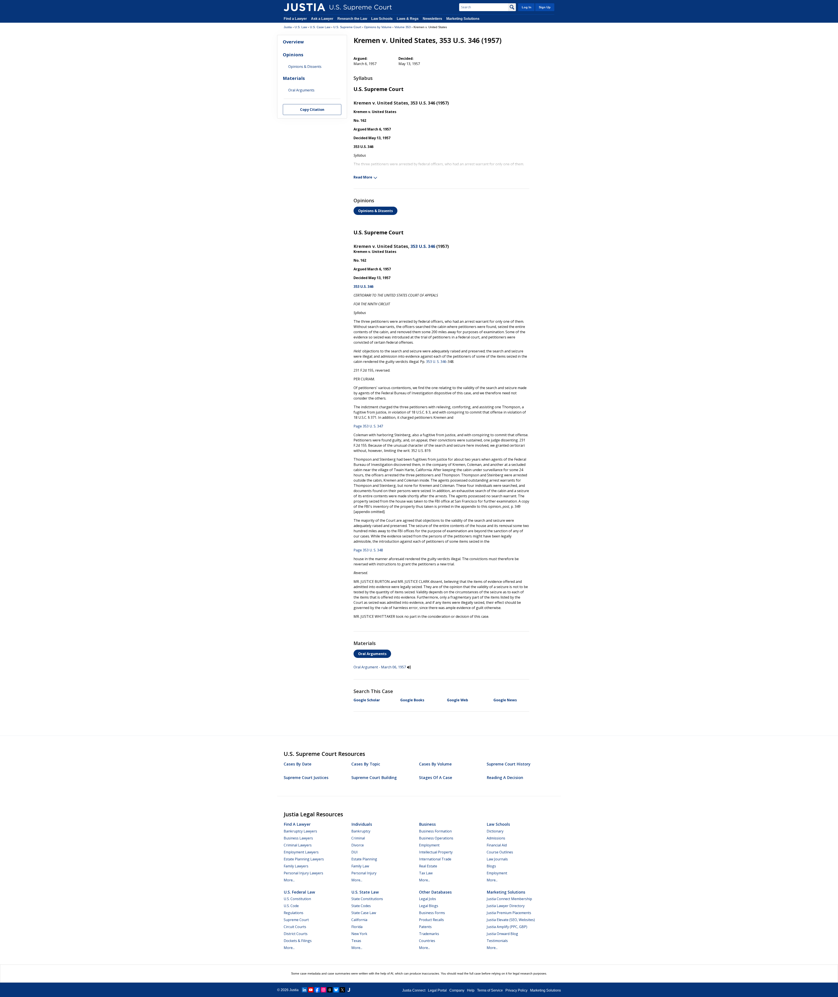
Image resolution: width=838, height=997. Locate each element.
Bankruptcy (360, 831)
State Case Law (363, 912)
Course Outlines (500, 852)
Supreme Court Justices (306, 777)
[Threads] (329, 989)
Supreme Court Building (374, 777)
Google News (505, 700)
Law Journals (497, 859)
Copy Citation (312, 109)
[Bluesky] (336, 989)
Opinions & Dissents (375, 210)
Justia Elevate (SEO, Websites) (511, 919)
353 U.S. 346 (422, 246)
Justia (288, 27)
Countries (427, 940)
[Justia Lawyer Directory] (348, 989)
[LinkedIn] (304, 989)
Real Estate (428, 866)
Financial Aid (497, 845)
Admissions (496, 838)
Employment (429, 845)
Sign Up (545, 7)
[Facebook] (317, 989)
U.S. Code (291, 905)
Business (427, 824)
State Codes (361, 905)
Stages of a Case (435, 777)
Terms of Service (490, 990)
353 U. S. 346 (436, 361)
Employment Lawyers (301, 852)
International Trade (435, 859)
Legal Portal (437, 990)
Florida (356, 926)
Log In (526, 7)
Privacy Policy (516, 990)
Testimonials (497, 940)
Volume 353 (402, 27)
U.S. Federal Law (299, 892)
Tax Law (426, 873)
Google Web (457, 700)
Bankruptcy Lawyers (300, 831)
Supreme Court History (509, 764)
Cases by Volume (435, 764)
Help (470, 990)
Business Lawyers (298, 838)
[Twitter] (342, 989)
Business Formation (435, 831)
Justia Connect (413, 990)
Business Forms (432, 912)
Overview (293, 42)
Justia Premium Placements (509, 912)
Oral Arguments (372, 653)
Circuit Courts (295, 926)
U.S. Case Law (320, 27)
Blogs (491, 866)
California (359, 919)
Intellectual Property (436, 852)
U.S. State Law (365, 892)
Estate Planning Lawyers (304, 859)
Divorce (357, 845)
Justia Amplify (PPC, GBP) (507, 926)
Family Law (360, 866)
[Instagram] (323, 989)
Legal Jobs (427, 898)
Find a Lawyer (295, 19)
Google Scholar (367, 700)
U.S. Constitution (297, 898)
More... (289, 880)
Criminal (358, 838)
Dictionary (495, 831)
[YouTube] (310, 989)
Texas (356, 940)
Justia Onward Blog (502, 933)
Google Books (412, 700)
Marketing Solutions (462, 19)
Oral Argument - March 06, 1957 (380, 667)
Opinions (293, 55)
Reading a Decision (505, 777)
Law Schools (382, 19)
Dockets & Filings (298, 940)
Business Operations (436, 838)
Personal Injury (363, 873)
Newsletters (432, 19)
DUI (354, 852)
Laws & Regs (408, 19)
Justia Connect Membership (509, 898)
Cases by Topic (365, 764)
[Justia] (304, 7)
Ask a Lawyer (322, 19)
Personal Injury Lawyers (303, 873)
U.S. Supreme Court (347, 27)
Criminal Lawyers (298, 845)
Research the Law (352, 19)
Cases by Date (297, 764)
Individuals (361, 824)
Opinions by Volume (378, 27)
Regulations (293, 912)
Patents (425, 926)
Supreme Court (296, 919)
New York (359, 933)
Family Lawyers (296, 866)
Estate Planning (364, 859)
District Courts (295, 933)
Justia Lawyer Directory (506, 905)
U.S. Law (301, 27)
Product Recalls (431, 919)
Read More (363, 177)
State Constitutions (367, 898)
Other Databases (435, 892)
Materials (294, 78)
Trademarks (429, 933)
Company (456, 990)
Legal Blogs (428, 905)
